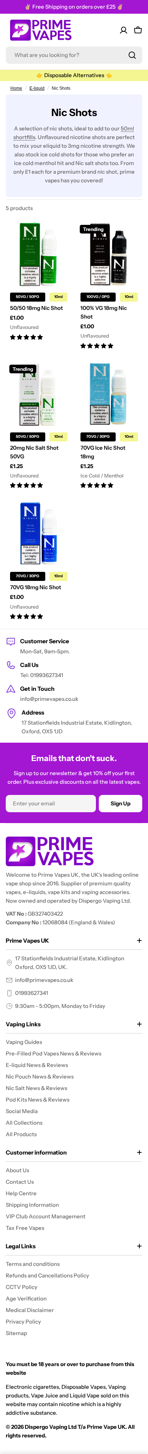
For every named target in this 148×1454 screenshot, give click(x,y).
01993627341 (31, 993)
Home (16, 88)
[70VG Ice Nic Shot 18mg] (109, 394)
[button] (26, 337)
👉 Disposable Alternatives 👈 (74, 75)
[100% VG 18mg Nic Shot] (109, 254)
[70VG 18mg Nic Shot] (39, 534)
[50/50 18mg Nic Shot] (39, 254)
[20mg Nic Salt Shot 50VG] (39, 394)
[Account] (123, 30)
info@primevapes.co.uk (44, 980)
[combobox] (74, 55)
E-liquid (37, 88)
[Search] (132, 55)
